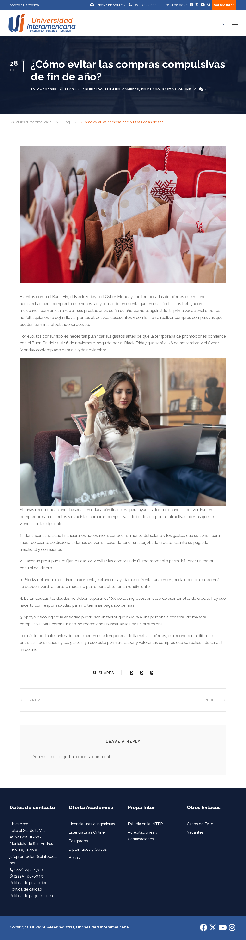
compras (130, 89)
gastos (169, 89)
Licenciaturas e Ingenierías (92, 824)
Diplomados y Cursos (88, 849)
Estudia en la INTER (145, 824)
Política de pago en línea (31, 895)
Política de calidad (26, 889)
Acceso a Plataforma (24, 5)
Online (184, 89)
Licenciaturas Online (87, 832)
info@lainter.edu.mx (111, 5)
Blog (69, 89)
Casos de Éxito (200, 824)
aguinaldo (92, 89)
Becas (74, 858)
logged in (65, 756)
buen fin (112, 89)
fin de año (150, 89)
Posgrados (78, 841)
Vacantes (195, 832)
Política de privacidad (29, 882)
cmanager (46, 89)
